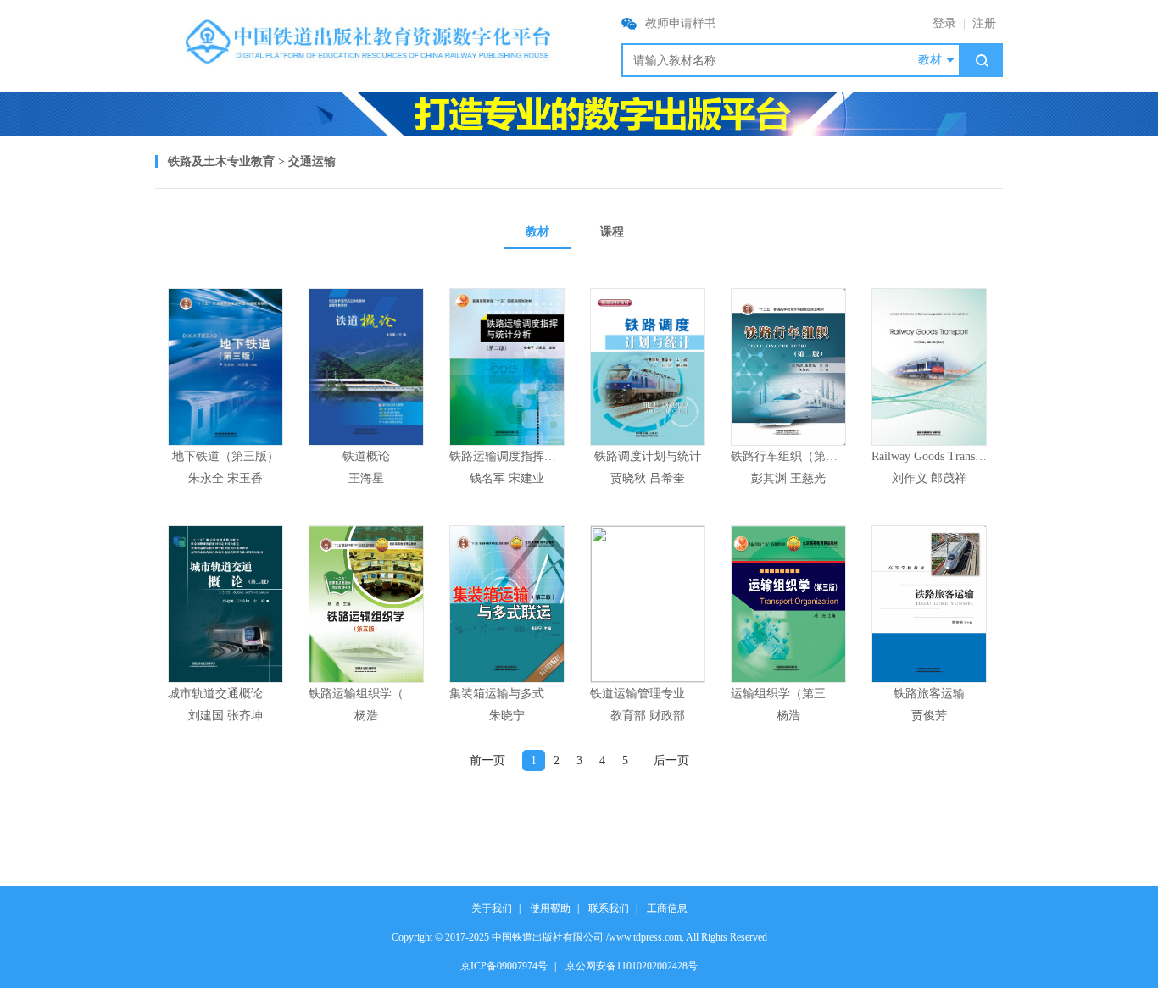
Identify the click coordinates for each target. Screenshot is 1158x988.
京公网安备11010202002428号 (631, 966)
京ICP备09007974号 (504, 966)
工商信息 (667, 908)
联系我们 (608, 908)
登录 (944, 23)
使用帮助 (550, 908)
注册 (984, 23)
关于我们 (491, 908)
